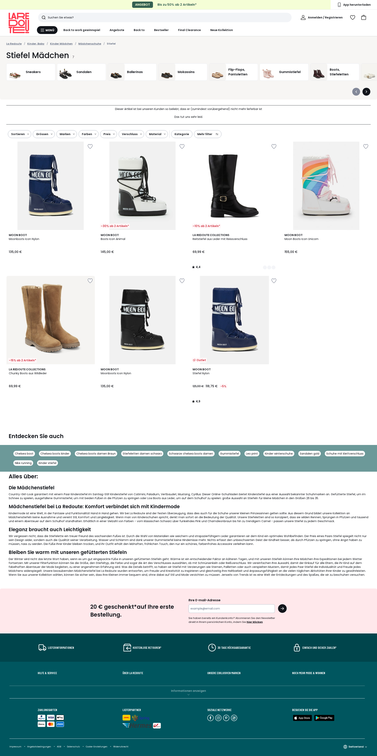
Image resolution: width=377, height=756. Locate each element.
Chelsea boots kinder (54, 454)
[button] (363, 17)
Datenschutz (74, 746)
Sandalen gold (309, 454)
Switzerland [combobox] (356, 746)
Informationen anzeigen (188, 691)
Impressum (15, 746)
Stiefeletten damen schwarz (142, 454)
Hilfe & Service (47, 673)
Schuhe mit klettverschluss (344, 454)
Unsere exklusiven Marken (224, 673)
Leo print (252, 454)
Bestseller (161, 30)
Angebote (117, 30)
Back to (139, 30)
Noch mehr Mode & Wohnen (308, 673)
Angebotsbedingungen (39, 746)
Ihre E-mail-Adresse (204, 600)
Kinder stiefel (47, 463)
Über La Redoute (133, 673)
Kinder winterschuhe (279, 454)
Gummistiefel (229, 454)
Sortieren (18, 134)
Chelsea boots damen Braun (96, 454)
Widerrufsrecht (120, 746)
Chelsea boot (24, 454)
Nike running (23, 463)
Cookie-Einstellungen (97, 746)
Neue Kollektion (221, 30)
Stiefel (111, 44)
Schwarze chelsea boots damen (191, 454)
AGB (59, 746)
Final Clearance (189, 30)
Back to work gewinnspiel (81, 30)
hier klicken (255, 622)
